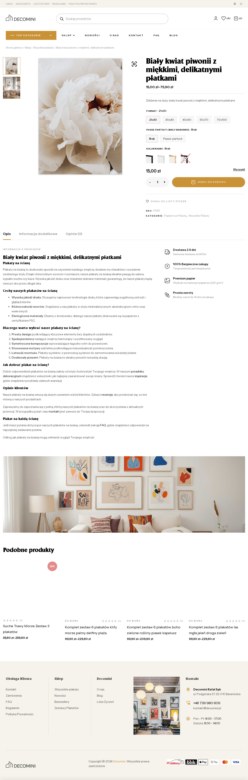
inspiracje (141, 376)
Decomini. (119, 761)
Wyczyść (239, 169)
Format (151, 110)
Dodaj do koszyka (212, 182)
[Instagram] (241, 4)
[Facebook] (235, 4)
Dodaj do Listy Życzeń (168, 201)
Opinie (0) (74, 234)
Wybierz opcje (27, 611)
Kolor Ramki (154, 148)
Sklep (28, 47)
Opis (7, 234)
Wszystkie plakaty (43, 47)
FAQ (103, 425)
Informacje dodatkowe (38, 234)
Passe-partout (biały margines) (167, 129)
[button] (134, 64)
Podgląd (53, 611)
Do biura (71, 620)
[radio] (153, 120)
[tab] (7, 236)
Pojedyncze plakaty (175, 215)
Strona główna (14, 47)
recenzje (107, 394)
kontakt (54, 411)
